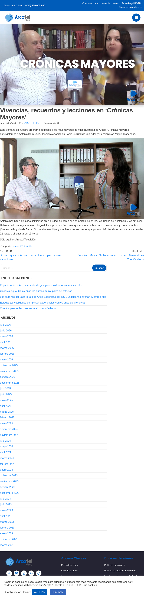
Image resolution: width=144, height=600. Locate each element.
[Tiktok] (38, 573)
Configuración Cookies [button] (18, 592)
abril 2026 (5, 342)
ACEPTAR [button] (39, 592)
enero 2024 (6, 469)
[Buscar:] (53, 268)
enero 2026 (6, 359)
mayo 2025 (6, 400)
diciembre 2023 (9, 475)
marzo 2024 (7, 457)
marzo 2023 (7, 521)
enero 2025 (6, 423)
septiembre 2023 (9, 492)
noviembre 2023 (9, 481)
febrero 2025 (7, 417)
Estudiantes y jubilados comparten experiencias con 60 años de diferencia (42, 302)
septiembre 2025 (9, 382)
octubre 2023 (7, 486)
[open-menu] (136, 18)
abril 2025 (5, 405)
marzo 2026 (7, 347)
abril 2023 (5, 515)
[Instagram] (24, 573)
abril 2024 (5, 452)
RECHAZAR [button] (58, 592)
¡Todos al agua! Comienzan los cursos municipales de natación (36, 290)
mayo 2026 (6, 336)
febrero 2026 (7, 353)
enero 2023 (6, 533)
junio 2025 (6, 394)
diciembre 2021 (9, 539)
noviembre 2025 (9, 371)
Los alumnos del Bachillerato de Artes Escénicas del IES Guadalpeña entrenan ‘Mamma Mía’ (53, 296)
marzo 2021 (7, 544)
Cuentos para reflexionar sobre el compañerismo (28, 308)
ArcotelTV (32, 123)
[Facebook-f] (9, 573)
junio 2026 (6, 330)
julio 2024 (5, 440)
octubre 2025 (7, 376)
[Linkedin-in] (31, 573)
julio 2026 (5, 324)
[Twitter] (16, 573)
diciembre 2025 (9, 365)
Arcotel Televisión (22, 246)
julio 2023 (5, 498)
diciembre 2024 (9, 429)
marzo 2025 (7, 411)
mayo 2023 (6, 510)
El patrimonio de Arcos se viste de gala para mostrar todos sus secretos (41, 285)
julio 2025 (5, 388)
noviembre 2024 (9, 434)
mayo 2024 (6, 446)
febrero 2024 (7, 463)
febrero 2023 (7, 527)
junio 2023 (6, 504)
